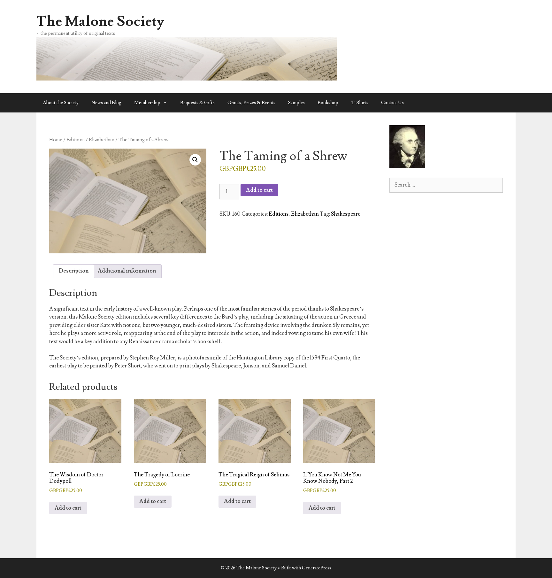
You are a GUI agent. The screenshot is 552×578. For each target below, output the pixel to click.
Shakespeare (345, 214)
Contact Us (392, 103)
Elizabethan (101, 139)
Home (55, 139)
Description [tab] (73, 270)
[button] (195, 160)
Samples (296, 103)
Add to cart (259, 190)
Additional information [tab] (127, 270)
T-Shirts (359, 103)
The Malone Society (100, 21)
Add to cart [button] (68, 508)
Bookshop (328, 103)
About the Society (61, 103)
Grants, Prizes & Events (251, 103)
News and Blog (106, 103)
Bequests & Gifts (197, 103)
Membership (147, 103)
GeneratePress (316, 568)
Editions (75, 139)
